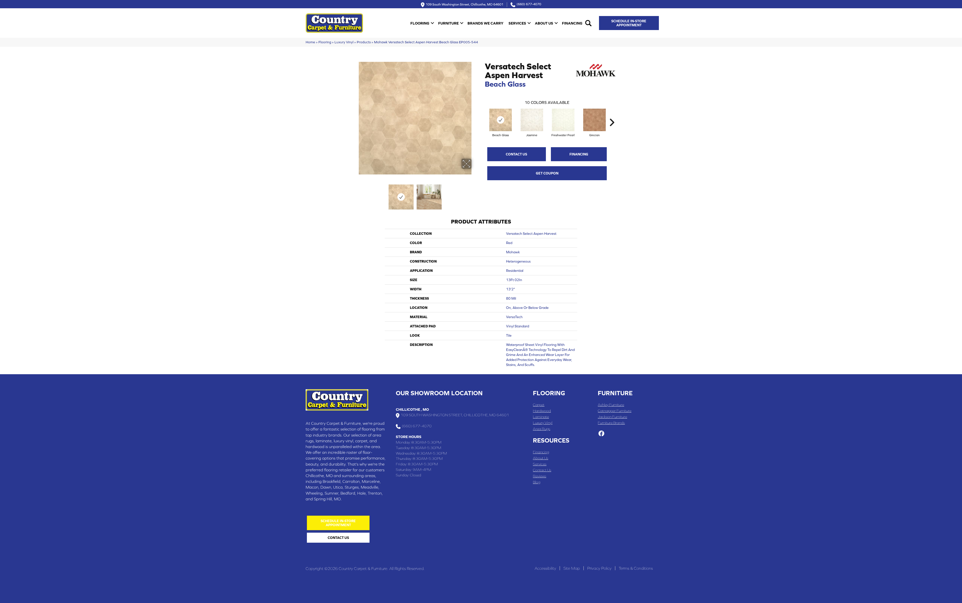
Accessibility (545, 568)
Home (310, 42)
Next (474, 194)
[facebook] (601, 434)
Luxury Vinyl (343, 42)
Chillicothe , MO (412, 409)
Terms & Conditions (636, 568)
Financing (572, 23)
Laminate (541, 417)
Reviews (539, 476)
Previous (355, 194)
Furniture (448, 23)
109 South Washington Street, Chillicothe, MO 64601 (464, 4)
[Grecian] (594, 119)
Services (517, 23)
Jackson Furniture (612, 417)
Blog (536, 482)
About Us (544, 23)
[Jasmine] (531, 119)
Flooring (419, 23)
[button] (432, 23)
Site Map (571, 568)
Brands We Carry (485, 23)
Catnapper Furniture (614, 411)
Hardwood (542, 411)
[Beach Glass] (500, 119)
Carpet (538, 405)
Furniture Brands (611, 423)
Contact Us (516, 154)
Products (364, 42)
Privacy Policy (599, 568)
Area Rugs (541, 429)
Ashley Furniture (611, 405)
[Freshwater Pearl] (563, 119)
